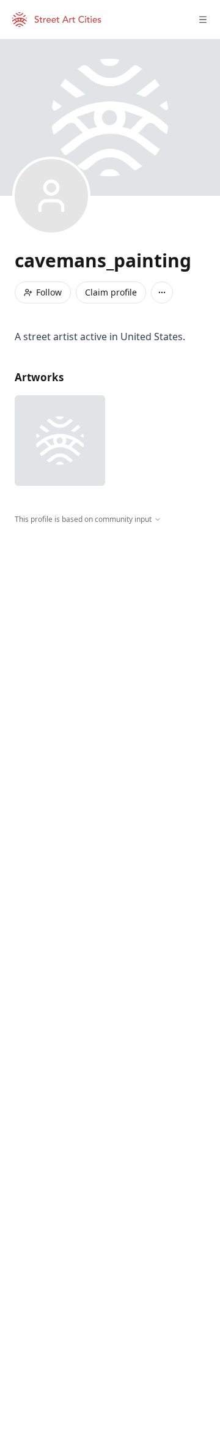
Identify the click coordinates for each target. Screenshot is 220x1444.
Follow (49, 292)
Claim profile (111, 292)
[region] (110, 637)
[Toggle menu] (203, 19)
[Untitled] (60, 440)
